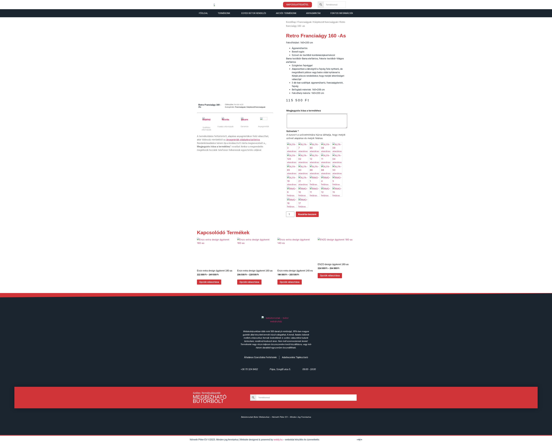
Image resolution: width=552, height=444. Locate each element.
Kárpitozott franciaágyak (256, 107)
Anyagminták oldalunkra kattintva (243, 139)
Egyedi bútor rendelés (253, 13)
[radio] (292, 147)
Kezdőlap (291, 22)
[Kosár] (352, 5)
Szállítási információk (206, 128)
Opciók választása (209, 282)
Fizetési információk (225, 127)
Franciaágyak (240, 107)
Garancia (244, 126)
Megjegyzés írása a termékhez (303, 110)
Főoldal (203, 13)
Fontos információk (341, 13)
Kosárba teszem (307, 214)
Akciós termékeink (286, 13)
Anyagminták (313, 13)
